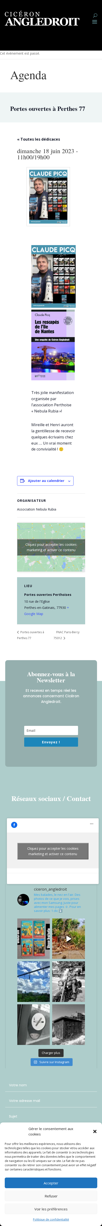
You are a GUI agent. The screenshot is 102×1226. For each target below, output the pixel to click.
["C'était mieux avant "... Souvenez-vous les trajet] (33, 1024)
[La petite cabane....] (68, 1024)
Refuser (51, 1196)
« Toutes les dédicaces (38, 139)
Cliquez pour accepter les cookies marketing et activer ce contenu (51, 547)
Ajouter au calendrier (46, 480)
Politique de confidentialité (51, 1219)
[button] (95, 1131)
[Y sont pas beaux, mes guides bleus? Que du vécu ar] (33, 938)
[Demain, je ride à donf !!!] (68, 981)
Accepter (51, 1183)
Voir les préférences (51, 1209)
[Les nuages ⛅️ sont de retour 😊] (33, 981)
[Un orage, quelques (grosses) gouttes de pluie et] (68, 938)
